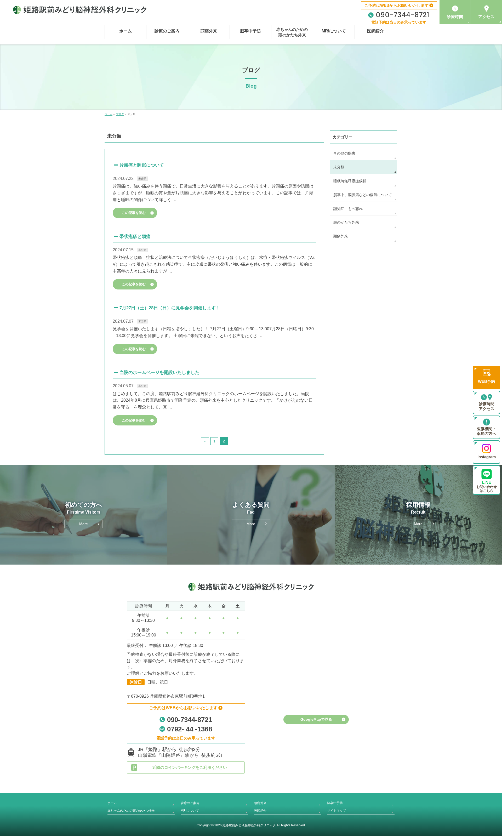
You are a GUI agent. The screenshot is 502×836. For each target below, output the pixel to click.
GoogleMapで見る (316, 719)
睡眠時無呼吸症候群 (349, 181)
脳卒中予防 (335, 803)
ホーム (112, 803)
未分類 (142, 178)
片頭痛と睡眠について (141, 165)
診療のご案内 (190, 803)
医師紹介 (260, 810)
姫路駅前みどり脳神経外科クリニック (249, 825)
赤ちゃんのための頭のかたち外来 (131, 810)
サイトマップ (336, 810)
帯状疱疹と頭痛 (135, 236)
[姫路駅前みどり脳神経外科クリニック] (79, 10)
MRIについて (190, 810)
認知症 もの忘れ (348, 209)
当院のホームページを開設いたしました (159, 372)
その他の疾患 (344, 153)
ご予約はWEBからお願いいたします (396, 5)
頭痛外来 (340, 236)
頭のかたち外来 (346, 222)
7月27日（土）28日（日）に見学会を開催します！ (169, 307)
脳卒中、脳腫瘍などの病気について (362, 195)
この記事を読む (134, 213)
